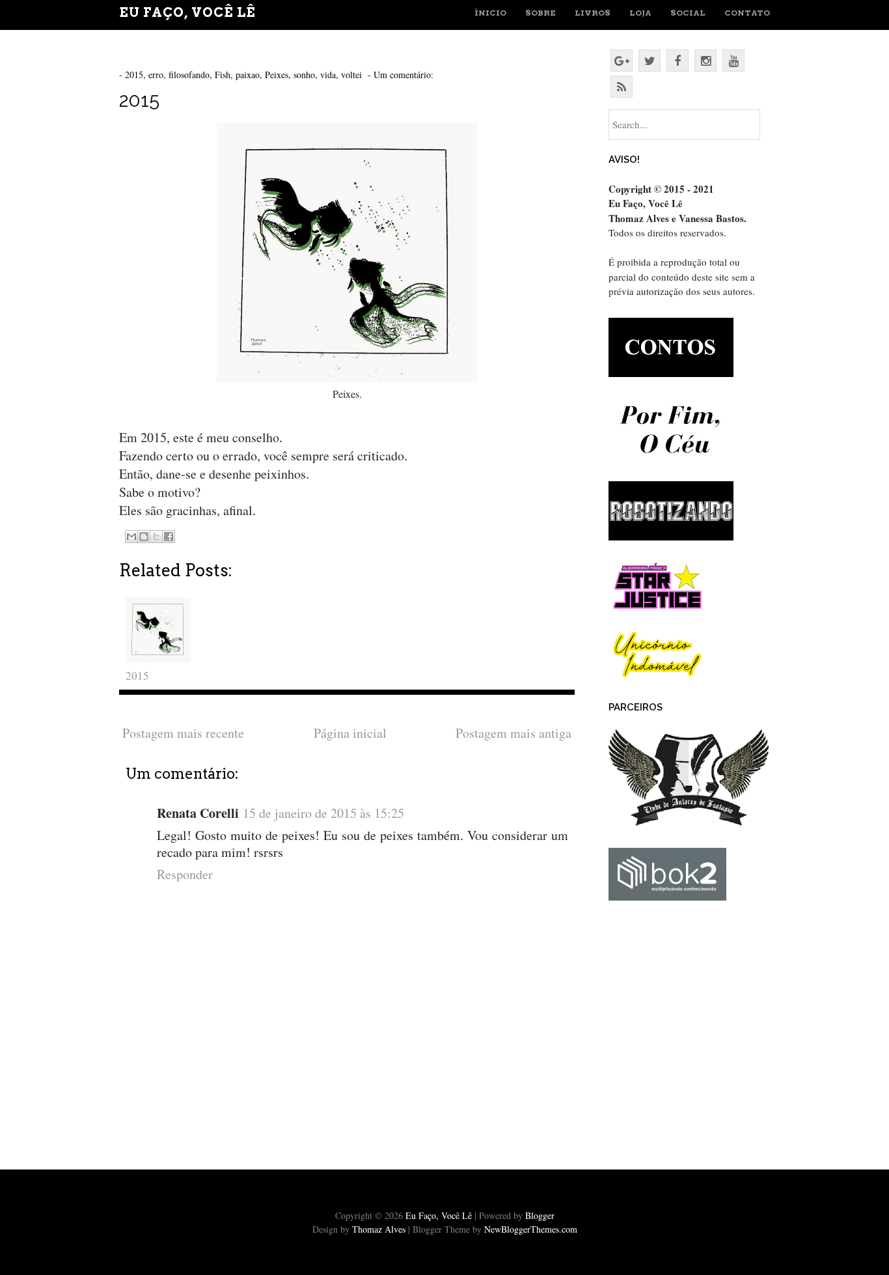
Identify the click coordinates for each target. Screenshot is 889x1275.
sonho (304, 74)
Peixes (276, 74)
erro (155, 74)
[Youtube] (733, 60)
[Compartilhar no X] (156, 536)
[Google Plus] (621, 60)
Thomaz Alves (378, 1229)
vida (328, 74)
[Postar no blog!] (143, 536)
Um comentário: (405, 74)
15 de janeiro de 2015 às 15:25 (323, 813)
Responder (185, 874)
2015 (134, 74)
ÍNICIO (490, 13)
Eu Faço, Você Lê (187, 12)
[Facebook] (677, 60)
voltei (351, 74)
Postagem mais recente (183, 733)
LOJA (640, 13)
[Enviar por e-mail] (131, 536)
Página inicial (350, 733)
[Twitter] (649, 60)
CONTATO (747, 13)
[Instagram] (705, 60)
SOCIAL (687, 13)
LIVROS (592, 13)
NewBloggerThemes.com (530, 1229)
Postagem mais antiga (513, 733)
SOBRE (540, 13)
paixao (248, 74)
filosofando (189, 74)
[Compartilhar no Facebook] (168, 536)
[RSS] (621, 87)
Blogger (539, 1215)
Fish (222, 74)
